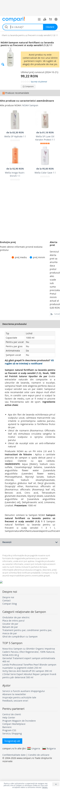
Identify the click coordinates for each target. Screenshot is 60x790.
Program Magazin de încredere (19, 720)
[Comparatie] (44, 19)
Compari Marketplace (13, 723)
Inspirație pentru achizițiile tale (19, 697)
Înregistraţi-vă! (12, 740)
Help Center (8, 717)
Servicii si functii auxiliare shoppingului (23, 691)
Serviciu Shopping (12, 733)
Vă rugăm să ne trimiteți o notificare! (29, 362)
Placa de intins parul (13, 620)
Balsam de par (10, 626)
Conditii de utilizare (38, 754)
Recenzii (6, 542)
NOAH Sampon (30, 105)
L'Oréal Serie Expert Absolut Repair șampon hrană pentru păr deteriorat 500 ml (29, 676)
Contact (6, 600)
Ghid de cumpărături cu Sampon (20, 636)
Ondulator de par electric (16, 617)
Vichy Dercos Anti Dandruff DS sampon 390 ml (27, 670)
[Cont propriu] (56, 19)
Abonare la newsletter (14, 694)
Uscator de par (10, 623)
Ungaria (36, 748)
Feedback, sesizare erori (15, 700)
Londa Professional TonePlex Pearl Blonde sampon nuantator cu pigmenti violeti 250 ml (29, 666)
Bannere (7, 727)
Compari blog (9, 603)
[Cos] (50, 19)
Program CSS (9, 730)
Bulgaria (51, 748)
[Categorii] (39, 19)
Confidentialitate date (14, 754)
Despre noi (8, 597)
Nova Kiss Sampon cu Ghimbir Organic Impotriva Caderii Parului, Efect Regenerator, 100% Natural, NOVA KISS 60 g (28, 652)
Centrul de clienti (11, 714)
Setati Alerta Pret (57, 313)
